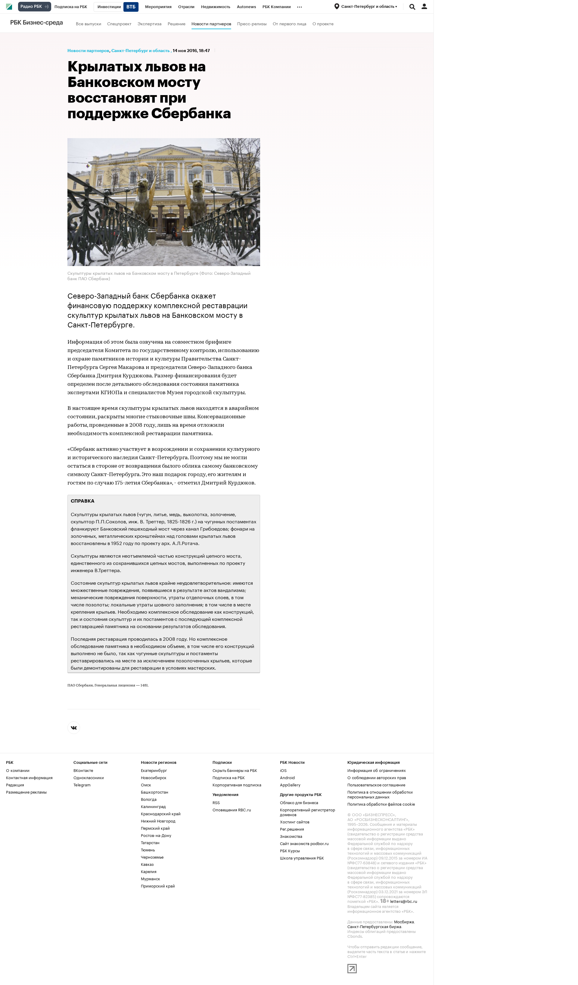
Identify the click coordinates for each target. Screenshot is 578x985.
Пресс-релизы (252, 23)
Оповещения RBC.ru (232, 809)
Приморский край (158, 885)
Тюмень (148, 849)
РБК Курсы (290, 850)
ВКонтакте (83, 770)
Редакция (15, 784)
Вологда (149, 799)
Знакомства (291, 836)
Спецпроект (119, 23)
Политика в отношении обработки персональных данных (380, 793)
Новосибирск (153, 777)
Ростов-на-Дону (156, 835)
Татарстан (150, 842)
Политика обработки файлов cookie (381, 804)
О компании (18, 770)
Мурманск (150, 878)
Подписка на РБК (229, 777)
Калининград (153, 806)
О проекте (323, 23)
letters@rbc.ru (403, 901)
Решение (176, 23)
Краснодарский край (161, 813)
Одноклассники (88, 777)
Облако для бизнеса (299, 802)
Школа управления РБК (302, 857)
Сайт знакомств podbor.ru (304, 843)
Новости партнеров (211, 23)
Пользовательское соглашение (376, 784)
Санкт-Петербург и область (140, 50)
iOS (283, 770)
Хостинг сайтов (294, 821)
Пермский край (155, 828)
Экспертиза (150, 23)
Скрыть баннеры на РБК (235, 770)
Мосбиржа (404, 921)
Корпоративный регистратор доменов (307, 811)
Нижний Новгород (158, 820)
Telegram (82, 784)
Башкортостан (154, 791)
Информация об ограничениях (376, 770)
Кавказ (147, 864)
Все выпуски (88, 23)
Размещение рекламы (26, 791)
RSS (216, 802)
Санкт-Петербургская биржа (374, 926)
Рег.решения (292, 828)
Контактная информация (29, 777)
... (299, 6)
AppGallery (290, 784)
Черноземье (152, 856)
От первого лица (289, 23)
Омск (146, 784)
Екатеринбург (154, 770)
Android (287, 777)
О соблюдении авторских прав (376, 777)
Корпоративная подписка (237, 784)
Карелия (149, 871)
